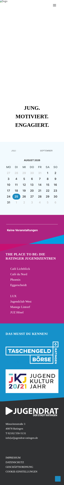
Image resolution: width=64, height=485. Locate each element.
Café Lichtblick (20, 268)
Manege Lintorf (20, 307)
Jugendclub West (21, 301)
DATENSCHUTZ (15, 462)
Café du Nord (18, 274)
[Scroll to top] (58, 478)
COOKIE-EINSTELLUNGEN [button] (21, 471)
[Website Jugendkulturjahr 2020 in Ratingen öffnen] (32, 381)
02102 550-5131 (17, 433)
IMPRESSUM (13, 457)
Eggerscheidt (18, 285)
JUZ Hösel (17, 312)
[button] (26, 134)
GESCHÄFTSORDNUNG (19, 466)
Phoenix (15, 279)
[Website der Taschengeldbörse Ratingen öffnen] (32, 353)
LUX (13, 296)
